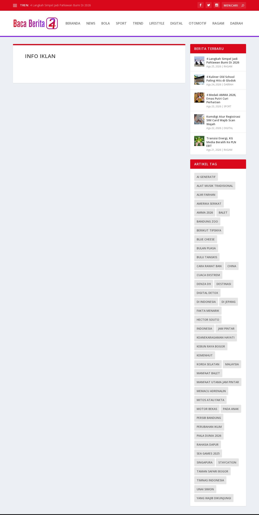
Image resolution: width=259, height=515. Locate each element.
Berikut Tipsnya (209, 230)
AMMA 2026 (205, 212)
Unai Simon (205, 489)
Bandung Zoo (207, 221)
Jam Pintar (226, 328)
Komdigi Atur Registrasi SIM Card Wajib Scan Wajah (223, 120)
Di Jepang (229, 302)
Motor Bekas (207, 409)
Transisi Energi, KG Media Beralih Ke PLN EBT (221, 141)
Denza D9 (204, 284)
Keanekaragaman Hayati (216, 337)
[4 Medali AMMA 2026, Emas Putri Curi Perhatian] (199, 97)
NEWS (90, 24)
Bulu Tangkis (207, 257)
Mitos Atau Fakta (210, 400)
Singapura (204, 462)
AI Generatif (206, 177)
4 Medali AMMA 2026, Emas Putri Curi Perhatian (221, 98)
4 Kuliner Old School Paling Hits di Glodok (221, 78)
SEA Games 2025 (208, 453)
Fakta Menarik (208, 311)
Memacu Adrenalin (211, 391)
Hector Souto (208, 319)
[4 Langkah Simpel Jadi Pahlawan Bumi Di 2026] (199, 61)
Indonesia (204, 328)
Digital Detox (207, 293)
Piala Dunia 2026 (209, 436)
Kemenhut (205, 355)
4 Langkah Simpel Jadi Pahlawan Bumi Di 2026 (60, 5)
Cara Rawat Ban (209, 266)
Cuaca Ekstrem (208, 275)
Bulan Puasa (206, 248)
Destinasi (224, 284)
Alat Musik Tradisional (215, 186)
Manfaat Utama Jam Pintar (218, 382)
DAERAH (236, 24)
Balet (223, 212)
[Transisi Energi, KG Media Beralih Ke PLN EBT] (199, 141)
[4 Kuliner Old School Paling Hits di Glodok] (199, 79)
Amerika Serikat (209, 203)
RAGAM (218, 24)
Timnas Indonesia (210, 480)
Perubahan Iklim (209, 427)
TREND (138, 24)
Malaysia (232, 364)
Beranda (73, 24)
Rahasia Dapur (208, 444)
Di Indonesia (206, 302)
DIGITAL (176, 24)
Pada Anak (231, 409)
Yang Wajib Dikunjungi (214, 498)
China (231, 266)
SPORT (121, 24)
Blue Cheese (206, 239)
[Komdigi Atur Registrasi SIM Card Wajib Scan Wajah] (199, 119)
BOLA (105, 24)
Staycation (227, 462)
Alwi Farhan (206, 195)
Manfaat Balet (208, 373)
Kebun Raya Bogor (211, 346)
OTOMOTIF (197, 24)
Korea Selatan (208, 364)
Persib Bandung (209, 418)
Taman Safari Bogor (212, 471)
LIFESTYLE (156, 24)
